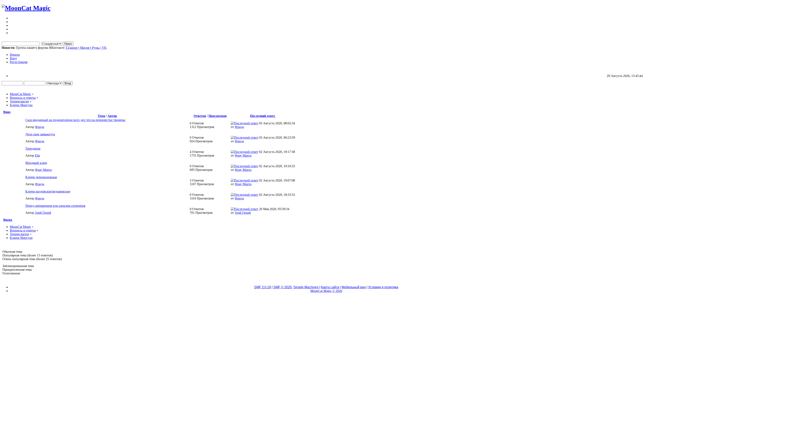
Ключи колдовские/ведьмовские (47, 191)
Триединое (32, 148)
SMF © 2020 (282, 287)
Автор (112, 116)
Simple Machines (305, 287)
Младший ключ (36, 163)
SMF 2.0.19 (262, 287)
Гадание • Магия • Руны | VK (86, 47)
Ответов (200, 116)
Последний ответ (263, 116)
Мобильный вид (354, 287)
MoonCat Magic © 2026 (326, 291)
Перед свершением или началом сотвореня (55, 205)
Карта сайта (330, 287)
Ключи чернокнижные (41, 177)
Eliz (37, 155)
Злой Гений (43, 212)
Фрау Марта (243, 155)
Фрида (39, 127)
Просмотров (218, 116)
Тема (101, 116)
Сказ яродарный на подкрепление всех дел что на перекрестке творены (75, 120)
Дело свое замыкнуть (40, 134)
